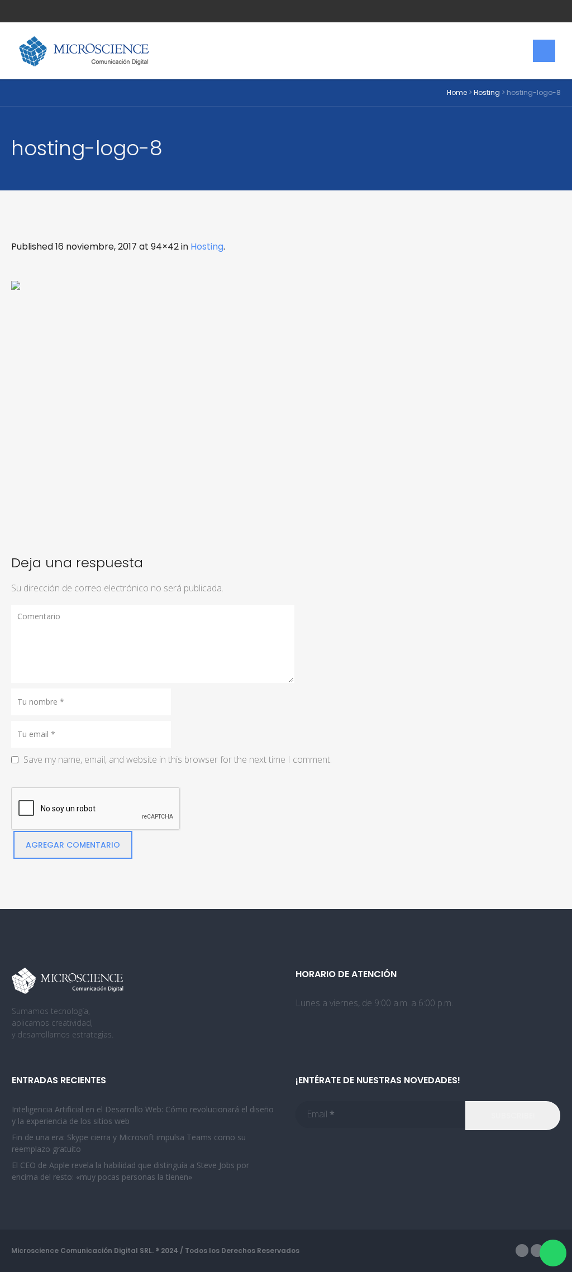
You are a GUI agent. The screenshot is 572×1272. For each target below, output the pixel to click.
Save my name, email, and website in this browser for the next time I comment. (177, 759)
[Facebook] (522, 1250)
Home (457, 92)
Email (321, 1114)
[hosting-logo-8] (286, 404)
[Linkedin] (537, 1250)
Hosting (487, 92)
